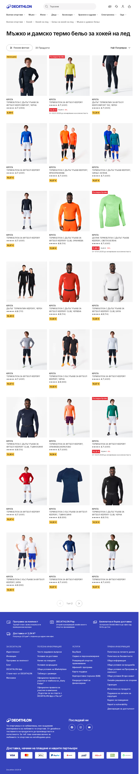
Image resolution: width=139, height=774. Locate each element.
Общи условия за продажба (121, 665)
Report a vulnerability (117, 704)
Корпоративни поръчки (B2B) (86, 676)
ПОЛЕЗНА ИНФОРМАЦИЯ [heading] (49, 647)
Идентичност (12, 652)
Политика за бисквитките (119, 656)
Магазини (11, 678)
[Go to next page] (79, 603)
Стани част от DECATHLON (19, 673)
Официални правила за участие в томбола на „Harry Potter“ (51, 681)
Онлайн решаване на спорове (122, 680)
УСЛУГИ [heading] (76, 647)
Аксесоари (67, 15)
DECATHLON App (14, 669)
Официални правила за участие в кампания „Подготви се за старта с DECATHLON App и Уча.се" (49, 691)
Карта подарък (79, 671)
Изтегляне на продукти (118, 689)
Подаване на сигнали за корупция (119, 694)
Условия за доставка (47, 656)
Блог (8, 665)
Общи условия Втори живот (121, 676)
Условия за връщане (47, 665)
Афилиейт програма (82, 667)
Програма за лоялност (17, 660)
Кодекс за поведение (117, 700)
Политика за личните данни (121, 652)
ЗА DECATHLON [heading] (13, 647)
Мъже (32, 15)
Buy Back (76, 652)
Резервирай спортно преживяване (82, 661)
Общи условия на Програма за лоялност (122, 670)
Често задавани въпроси (49, 652)
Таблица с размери (46, 673)
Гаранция (112, 684)
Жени (43, 15)
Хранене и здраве (87, 15)
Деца (54, 15)
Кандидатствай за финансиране (81, 681)
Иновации (11, 656)
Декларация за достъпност (121, 709)
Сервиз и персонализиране (85, 656)
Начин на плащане (46, 660)
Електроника (108, 15)
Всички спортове (14, 15)
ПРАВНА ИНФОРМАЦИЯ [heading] (118, 647)
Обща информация (116, 660)
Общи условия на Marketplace (52, 669)
